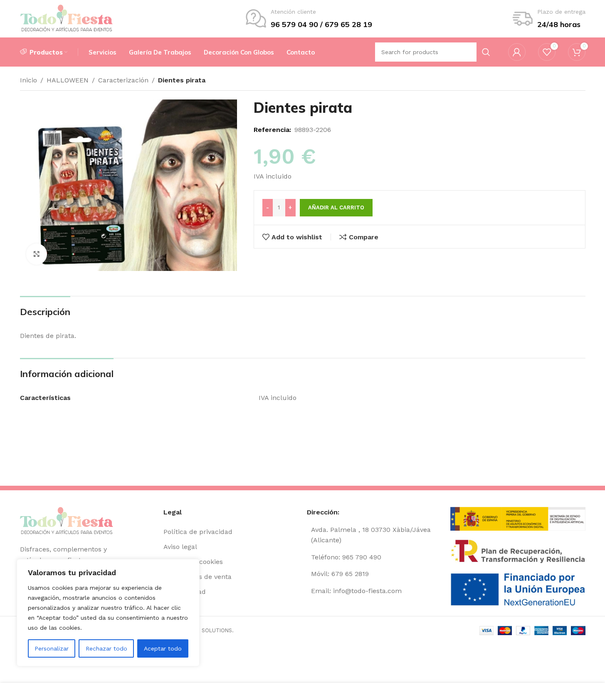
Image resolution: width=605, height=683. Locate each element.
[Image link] (67, 521)
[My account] (517, 52)
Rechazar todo (106, 648)
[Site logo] (67, 18)
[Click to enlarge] (36, 253)
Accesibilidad (184, 592)
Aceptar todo (163, 648)
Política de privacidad (197, 532)
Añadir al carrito (336, 207)
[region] (108, 612)
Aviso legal (180, 547)
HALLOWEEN (68, 80)
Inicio (28, 80)
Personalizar (52, 648)
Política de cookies (193, 562)
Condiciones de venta (197, 577)
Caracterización (123, 80)
